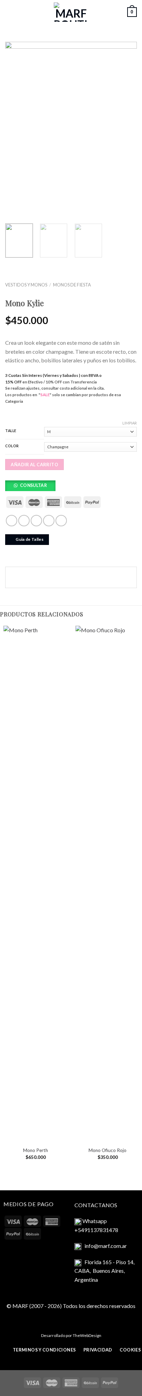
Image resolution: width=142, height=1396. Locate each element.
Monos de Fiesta (72, 284)
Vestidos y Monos (26, 284)
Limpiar (129, 423)
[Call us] (48, 520)
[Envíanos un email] (36, 520)
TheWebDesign (87, 1335)
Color (12, 446)
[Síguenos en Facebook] (11, 520)
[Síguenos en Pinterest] (61, 520)
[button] (32, 487)
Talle (11, 431)
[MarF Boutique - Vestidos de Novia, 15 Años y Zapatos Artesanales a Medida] (71, 12)
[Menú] (9, 11)
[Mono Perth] (35, 884)
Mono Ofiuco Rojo (107, 1150)
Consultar (33, 485)
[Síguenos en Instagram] (24, 520)
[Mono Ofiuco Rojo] (107, 884)
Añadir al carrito (34, 464)
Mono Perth (35, 1150)
